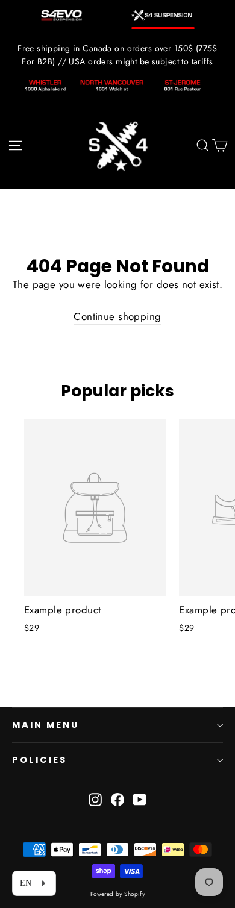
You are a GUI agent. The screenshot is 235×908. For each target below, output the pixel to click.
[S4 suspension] (163, 15)
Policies (39, 760)
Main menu (45, 725)
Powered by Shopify (117, 893)
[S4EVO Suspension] (61, 15)
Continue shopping (117, 316)
